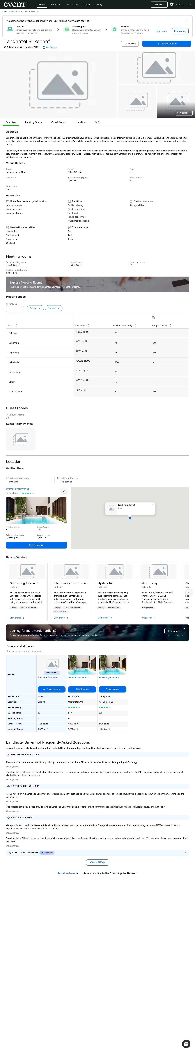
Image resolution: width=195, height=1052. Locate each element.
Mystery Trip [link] (105, 583)
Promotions (56, 4)
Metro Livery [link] (150, 583)
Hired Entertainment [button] (28, 608)
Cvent (5, 11)
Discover (87, 4)
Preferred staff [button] (113, 608)
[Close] (186, 21)
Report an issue (66, 873)
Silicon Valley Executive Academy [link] (71, 583)
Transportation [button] (147, 608)
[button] (58, 84)
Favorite (132, 43)
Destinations (72, 4)
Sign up (179, 4)
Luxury (99, 4)
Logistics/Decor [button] (60, 611)
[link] (27, 571)
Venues (42, 4)
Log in (188, 4)
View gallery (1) (184, 113)
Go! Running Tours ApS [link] (24, 583)
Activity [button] (13, 608)
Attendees (11, 304)
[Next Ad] (64, 490)
